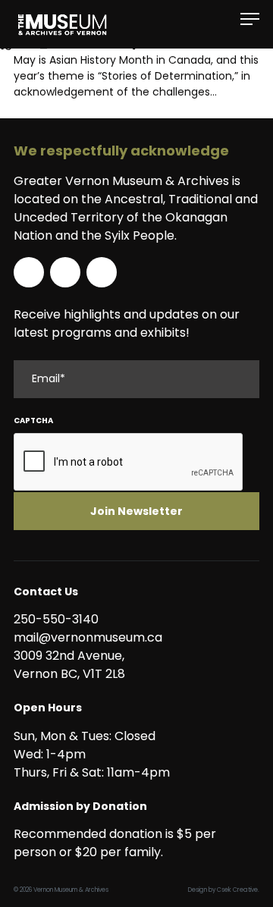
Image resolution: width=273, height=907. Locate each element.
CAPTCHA (33, 420)
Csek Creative (237, 890)
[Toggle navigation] (249, 19)
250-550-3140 (56, 619)
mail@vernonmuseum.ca (88, 637)
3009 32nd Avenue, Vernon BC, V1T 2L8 (72, 665)
